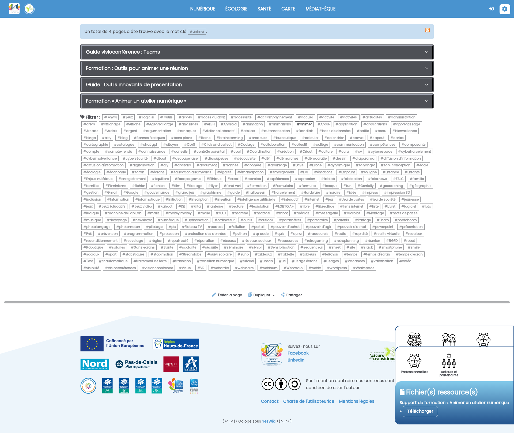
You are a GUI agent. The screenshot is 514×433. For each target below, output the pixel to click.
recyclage (134, 240)
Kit (183, 206)
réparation (205, 240)
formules (309, 185)
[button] (491, 9)
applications (376, 124)
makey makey (180, 213)
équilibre (162, 178)
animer (306, 124)
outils (168, 117)
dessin (340, 158)
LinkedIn (296, 360)
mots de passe (405, 213)
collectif (300, 144)
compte (92, 151)
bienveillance (406, 131)
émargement (283, 172)
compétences (384, 144)
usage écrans (306, 261)
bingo (91, 137)
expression (306, 178)
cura (345, 151)
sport (112, 254)
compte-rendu (120, 151)
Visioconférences (122, 268)
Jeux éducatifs (113, 206)
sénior (257, 247)
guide (235, 192)
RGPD (393, 240)
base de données (336, 131)
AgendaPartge (161, 124)
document (208, 165)
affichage (112, 124)
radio (341, 233)
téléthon (331, 254)
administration (403, 117)
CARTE (288, 9)
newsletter (143, 220)
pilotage (155, 227)
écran (139, 172)
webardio (221, 268)
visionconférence (159, 268)
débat (161, 158)
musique (93, 220)
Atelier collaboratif (220, 131)
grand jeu (186, 192)
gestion (92, 192)
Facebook (298, 353)
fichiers (159, 185)
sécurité (211, 247)
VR (202, 268)
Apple (325, 124)
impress (371, 192)
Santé (168, 247)
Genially (367, 185)
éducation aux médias (192, 172)
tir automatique (114, 261)
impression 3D (398, 192)
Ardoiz (112, 131)
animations (281, 124)
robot (410, 240)
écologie (93, 172)
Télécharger (420, 411)
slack (368, 247)
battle (364, 131)
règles (157, 240)
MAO (222, 213)
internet (313, 199)
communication (350, 144)
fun (349, 185)
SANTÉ (264, 9)
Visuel (186, 268)
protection (170, 233)
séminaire (235, 247)
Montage (376, 213)
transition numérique (217, 261)
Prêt (89, 233)
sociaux (92, 254)
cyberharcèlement (416, 151)
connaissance (153, 151)
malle (205, 213)
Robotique (94, 247)
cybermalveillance (101, 158)
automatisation (277, 131)
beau (382, 131)
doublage (278, 165)
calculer (311, 137)
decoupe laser (187, 158)
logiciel (148, 117)
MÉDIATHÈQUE (320, 9)
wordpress (338, 268)
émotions (324, 172)
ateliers (249, 131)
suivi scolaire (221, 254)
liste (375, 206)
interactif (291, 199)
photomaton (129, 227)
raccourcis (319, 233)
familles (92, 185)
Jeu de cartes (353, 199)
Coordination (261, 151)
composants (415, 144)
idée (352, 192)
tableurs (309, 254)
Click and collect (218, 144)
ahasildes (190, 124)
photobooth (407, 220)
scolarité (189, 247)
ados (90, 124)
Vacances (356, 261)
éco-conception (397, 165)
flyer (214, 185)
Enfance (393, 172)
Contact (270, 401)
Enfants (413, 172)
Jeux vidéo (143, 206)
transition (183, 261)
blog (124, 137)
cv (360, 151)
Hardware (312, 192)
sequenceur (313, 247)
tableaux (265, 254)
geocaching (393, 185)
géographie (421, 185)
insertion (224, 199)
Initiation (175, 199)
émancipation (252, 172)
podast (217, 227)
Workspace (365, 268)
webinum (270, 268)
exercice (254, 178)
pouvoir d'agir (319, 227)
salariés (118, 247)
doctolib (184, 165)
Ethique (215, 178)
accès (187, 117)
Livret (391, 206)
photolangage (98, 227)
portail (259, 227)
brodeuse (259, 137)
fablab (329, 178)
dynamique (340, 165)
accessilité (242, 117)
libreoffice (326, 206)
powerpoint (384, 227)
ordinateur (226, 220)
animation (254, 124)
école (423, 165)
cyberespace (381, 151)
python (241, 233)
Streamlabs (191, 254)
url (284, 261)
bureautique (286, 137)
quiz (280, 233)
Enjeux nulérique (99, 178)
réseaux (229, 240)
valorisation (383, 261)
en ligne (370, 172)
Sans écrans (144, 247)
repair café (179, 240)
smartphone (391, 247)
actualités (373, 117)
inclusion (93, 199)
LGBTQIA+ (286, 206)
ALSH (211, 124)
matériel (263, 213)
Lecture (237, 206)
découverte (246, 158)
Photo (384, 220)
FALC (400, 178)
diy (165, 165)
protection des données (207, 233)
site (352, 247)
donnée (232, 165)
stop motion (163, 254)
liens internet (353, 206)
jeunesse (411, 199)
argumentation (158, 131)
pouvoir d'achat (286, 227)
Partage (364, 220)
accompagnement (276, 117)
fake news (379, 178)
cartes (398, 137)
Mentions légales (356, 401)
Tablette (287, 254)
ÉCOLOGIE (236, 9)
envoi (112, 117)
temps (352, 254)
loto (428, 206)
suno (244, 254)
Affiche (134, 124)
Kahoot (166, 206)
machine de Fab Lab (124, 213)
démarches (288, 158)
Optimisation (198, 220)
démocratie (317, 158)
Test (89, 261)
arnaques (188, 131)
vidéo (406, 261)
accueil (307, 117)
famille (418, 178)
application (347, 124)
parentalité (319, 220)
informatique (149, 199)
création (287, 151)
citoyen (172, 144)
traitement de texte (151, 261)
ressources (289, 240)
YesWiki (268, 421)
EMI (305, 172)
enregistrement (133, 178)
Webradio (294, 268)
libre (306, 206)
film (177, 185)
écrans (159, 172)
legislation (260, 206)
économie (117, 172)
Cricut (307, 151)
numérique (170, 220)
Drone (317, 165)
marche (241, 213)
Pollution (238, 227)
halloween (256, 192)
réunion (374, 240)
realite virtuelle (387, 233)
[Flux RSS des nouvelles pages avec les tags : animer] (427, 30)
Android (230, 124)
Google (132, 192)
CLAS (191, 144)
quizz (297, 233)
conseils (181, 151)
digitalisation (143, 165)
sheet (336, 247)
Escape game (189, 178)
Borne (205, 137)
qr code (262, 233)
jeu (330, 199)
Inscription (200, 199)
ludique (92, 213)
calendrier (335, 137)
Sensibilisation (282, 247)
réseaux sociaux (258, 240)
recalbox (415, 233)
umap (268, 261)
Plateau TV (193, 227)
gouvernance (158, 192)
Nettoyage (118, 220)
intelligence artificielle (257, 199)
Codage (247, 144)
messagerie (328, 213)
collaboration (274, 144)
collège (322, 144)
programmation (140, 233)
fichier (140, 185)
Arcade (92, 131)
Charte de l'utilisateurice (308, 401)
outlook (267, 220)
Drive (299, 165)
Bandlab (306, 131)
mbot (283, 213)
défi (267, 158)
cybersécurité (137, 158)
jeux (129, 117)
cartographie (97, 144)
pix (173, 227)
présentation (412, 227)
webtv (316, 268)
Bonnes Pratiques (151, 137)
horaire (334, 192)
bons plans (183, 137)
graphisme (212, 192)
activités (350, 117)
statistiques (135, 254)
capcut (378, 137)
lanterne (216, 206)
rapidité (361, 233)
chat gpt (150, 144)
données (254, 165)
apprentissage (408, 124)
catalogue (125, 144)
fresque (331, 185)
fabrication (353, 178)
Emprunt (348, 172)
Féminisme (117, 185)
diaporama (365, 158)
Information (119, 199)
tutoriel (248, 261)
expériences (279, 178)
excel (234, 178)
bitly (108, 137)
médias (303, 213)
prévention (109, 233)
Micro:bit (353, 213)
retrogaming (317, 240)
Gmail (112, 192)
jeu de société (384, 199)
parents (343, 220)
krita (197, 206)
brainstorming (231, 137)
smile (415, 247)
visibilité (92, 268)
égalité (225, 172)
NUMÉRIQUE (202, 9)
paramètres (291, 220)
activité (328, 117)
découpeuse (217, 158)
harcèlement (284, 192)
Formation (258, 185)
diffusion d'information (402, 158)
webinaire (246, 268)
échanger (367, 165)
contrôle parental (210, 151)
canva (358, 137)
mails (155, 213)
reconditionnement (102, 240)
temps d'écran (378, 254)
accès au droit (213, 117)
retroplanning (348, 240)
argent (131, 131)
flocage (195, 185)
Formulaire (284, 185)
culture (326, 151)
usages (332, 261)
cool (237, 151)
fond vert (233, 185)
